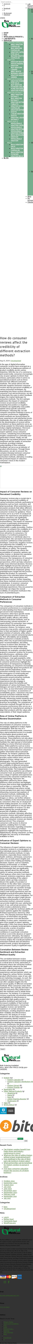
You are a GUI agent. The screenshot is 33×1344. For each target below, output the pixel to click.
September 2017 (10, 1196)
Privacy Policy (8, 1322)
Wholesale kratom (16, 140)
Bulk (9, 143)
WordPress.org (10, 1223)
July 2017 (7, 1198)
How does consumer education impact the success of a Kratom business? (16, 1171)
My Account (8, 13)
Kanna (9, 1095)
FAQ (5, 35)
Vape (6, 1103)
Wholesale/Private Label (16, 37)
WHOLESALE (9, 1105)
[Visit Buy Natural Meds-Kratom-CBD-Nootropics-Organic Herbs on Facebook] (8, 1282)
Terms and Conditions (11, 1324)
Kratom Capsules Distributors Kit (20, 1082)
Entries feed (8, 1219)
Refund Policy (8, 1329)
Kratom (10, 60)
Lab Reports (9, 39)
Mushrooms (11, 1101)
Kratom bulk (17, 156)
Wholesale (12, 121)
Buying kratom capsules (18, 57)
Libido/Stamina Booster (16, 1099)
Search (2, 1049)
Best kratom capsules (17, 45)
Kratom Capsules (15, 42)
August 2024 (8, 1185)
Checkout (7, 15)
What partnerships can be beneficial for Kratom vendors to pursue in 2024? (18, 1165)
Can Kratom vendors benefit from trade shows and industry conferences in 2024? (17, 1151)
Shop (6, 33)
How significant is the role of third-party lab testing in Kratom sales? (17, 1160)
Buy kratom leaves (16, 68)
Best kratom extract (17, 95)
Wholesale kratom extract (18, 128)
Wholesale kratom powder (18, 132)
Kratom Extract (15, 93)
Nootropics (8, 1089)
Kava (9, 1097)
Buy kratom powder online (18, 86)
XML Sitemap (8, 1332)
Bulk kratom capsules (17, 149)
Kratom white (17, 62)
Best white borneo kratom (18, 72)
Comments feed (10, 1221)
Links (5, 1327)
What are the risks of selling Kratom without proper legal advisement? (18, 1156)
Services (8, 41)
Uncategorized (16, 361)
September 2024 (10, 1183)
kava (5, 1207)
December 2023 (10, 1191)
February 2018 (9, 1194)
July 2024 (7, 1187)
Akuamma (11, 1093)
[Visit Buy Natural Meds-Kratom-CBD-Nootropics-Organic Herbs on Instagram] (5, 1282)
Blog (6, 158)
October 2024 (9, 1181)
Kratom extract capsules (18, 107)
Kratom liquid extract (17, 119)
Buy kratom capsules (16, 49)
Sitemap (6, 1331)
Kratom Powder (14, 79)
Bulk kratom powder (17, 153)
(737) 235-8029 (4, 1307)
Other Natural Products (13, 1091)
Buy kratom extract (16, 99)
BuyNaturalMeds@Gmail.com (9, 1295)
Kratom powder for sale (18, 82)
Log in (6, 1217)
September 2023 (10, 1192)
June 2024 (8, 1189)
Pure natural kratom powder (18, 90)
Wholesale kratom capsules (19, 124)
